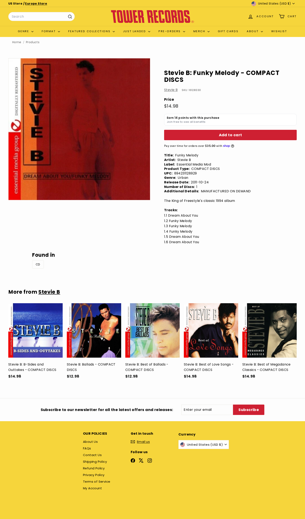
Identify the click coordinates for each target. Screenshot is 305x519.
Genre (24, 31)
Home (16, 42)
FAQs (87, 448)
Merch (200, 31)
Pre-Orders (170, 31)
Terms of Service (96, 481)
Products (32, 42)
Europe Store (36, 3)
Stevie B (171, 89)
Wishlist (279, 31)
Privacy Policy (94, 475)
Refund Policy (94, 468)
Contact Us (92, 455)
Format (49, 31)
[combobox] (41, 16)
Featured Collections (90, 31)
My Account (92, 488)
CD (38, 264)
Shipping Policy (95, 461)
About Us (90, 441)
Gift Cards (228, 31)
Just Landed (135, 31)
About (253, 31)
